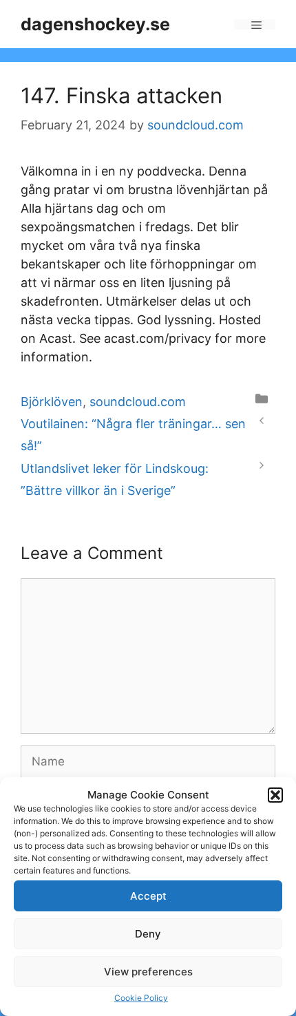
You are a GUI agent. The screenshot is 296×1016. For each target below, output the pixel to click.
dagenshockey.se (95, 24)
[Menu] (254, 24)
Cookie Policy (141, 998)
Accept (148, 895)
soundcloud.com (137, 401)
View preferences (148, 971)
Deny (148, 933)
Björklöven (52, 401)
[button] (275, 795)
